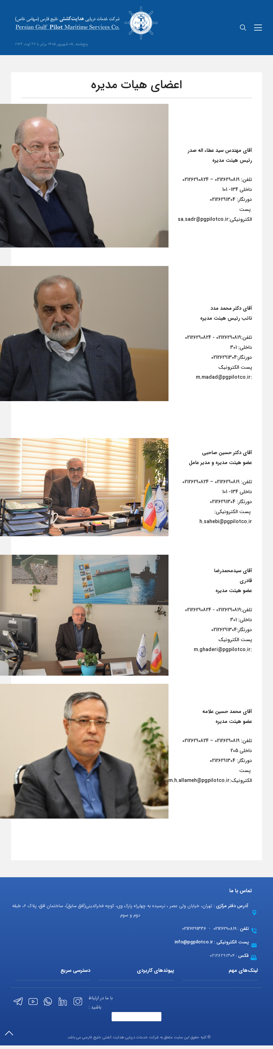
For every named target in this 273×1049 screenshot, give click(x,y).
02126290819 (224, 928)
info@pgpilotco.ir (194, 942)
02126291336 (194, 928)
